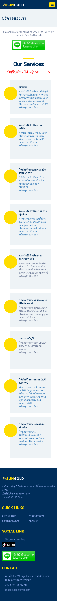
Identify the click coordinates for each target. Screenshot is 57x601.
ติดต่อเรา (33, 520)
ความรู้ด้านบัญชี (10, 520)
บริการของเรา (9, 515)
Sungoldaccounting (15, 539)
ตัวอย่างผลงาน (36, 515)
